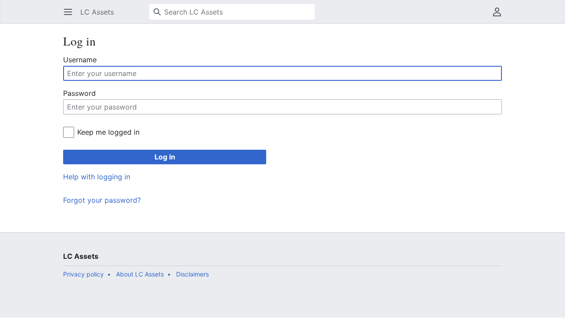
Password (79, 93)
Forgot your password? (102, 200)
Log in (164, 156)
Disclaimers (192, 274)
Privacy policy (83, 274)
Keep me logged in (108, 132)
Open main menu (71, 16)
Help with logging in (96, 176)
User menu (500, 16)
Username (80, 59)
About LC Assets (140, 274)
